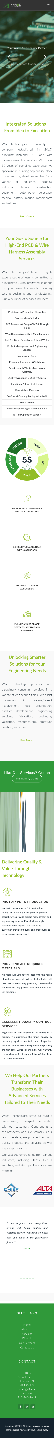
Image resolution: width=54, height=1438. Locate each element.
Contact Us (27, 1347)
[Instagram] (26, 1406)
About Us (27, 1329)
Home (27, 1325)
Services (27, 1334)
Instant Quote (27, 778)
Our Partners (27, 1343)
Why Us (27, 1338)
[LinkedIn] (32, 1406)
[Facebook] (20, 1406)
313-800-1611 (27, 1397)
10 (33, 1278)
